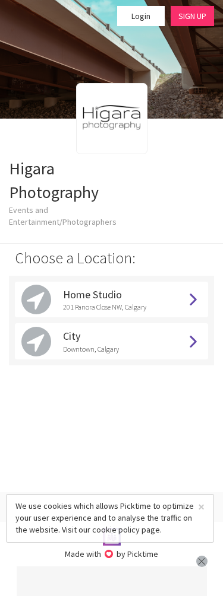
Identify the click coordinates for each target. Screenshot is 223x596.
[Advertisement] (112, 581)
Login (140, 16)
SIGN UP (192, 16)
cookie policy (116, 529)
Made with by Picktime (111, 554)
